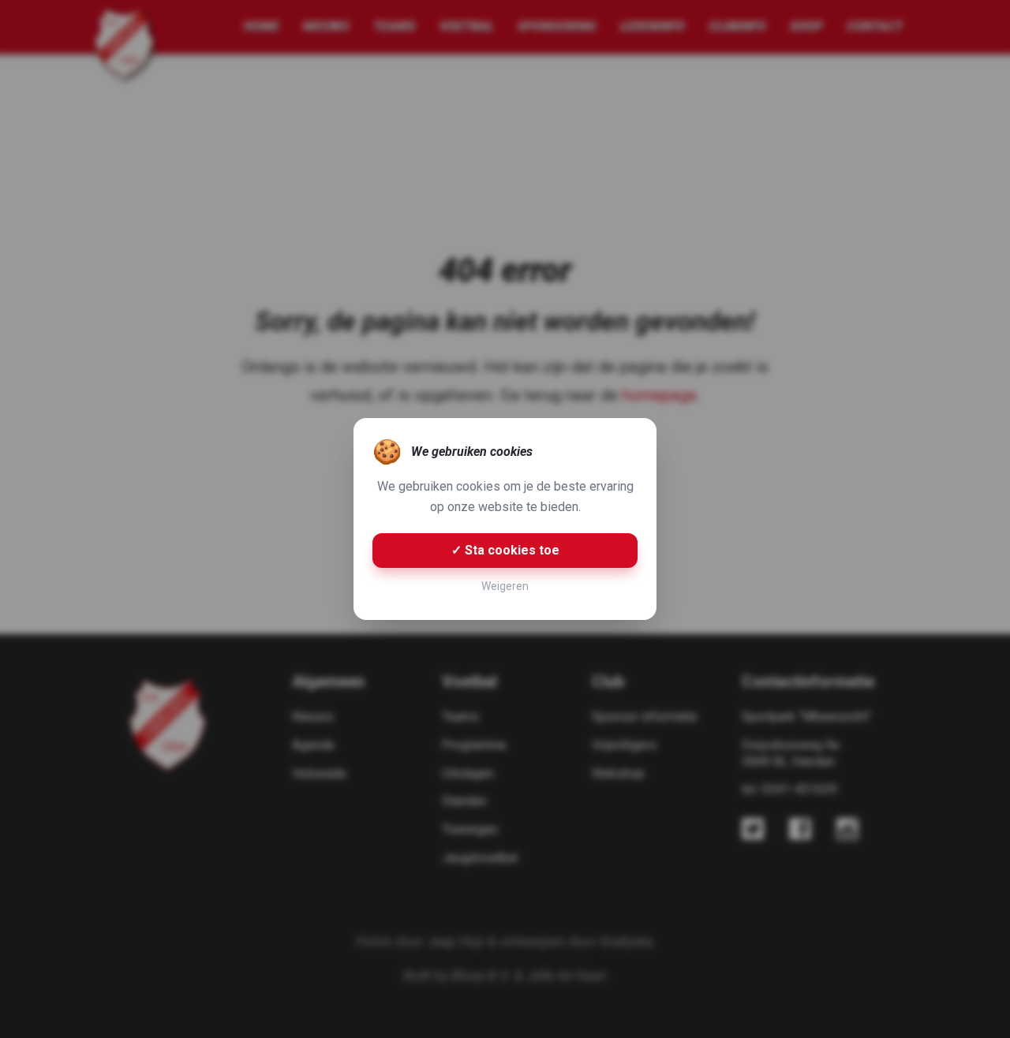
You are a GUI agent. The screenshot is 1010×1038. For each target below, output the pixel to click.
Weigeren (505, 586)
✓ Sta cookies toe (505, 550)
